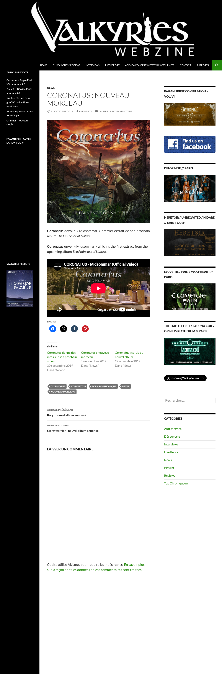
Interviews (93, 65)
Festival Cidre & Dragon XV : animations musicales (18, 102)
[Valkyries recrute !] (20, 288)
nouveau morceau (63, 391)
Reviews (169, 475)
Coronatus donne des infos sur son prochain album (62, 357)
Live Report (112, 65)
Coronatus (78, 386)
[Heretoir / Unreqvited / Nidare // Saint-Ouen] (189, 242)
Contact (185, 65)
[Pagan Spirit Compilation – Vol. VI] (189, 114)
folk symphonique (104, 386)
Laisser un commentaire (115, 111)
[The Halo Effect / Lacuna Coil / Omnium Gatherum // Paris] (189, 351)
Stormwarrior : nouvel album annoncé (72, 428)
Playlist (169, 468)
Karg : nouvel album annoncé (66, 412)
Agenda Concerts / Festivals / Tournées (149, 65)
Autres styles (172, 428)
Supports (203, 65)
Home (43, 65)
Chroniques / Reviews (66, 65)
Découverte (172, 436)
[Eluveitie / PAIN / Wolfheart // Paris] (189, 296)
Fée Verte (85, 111)
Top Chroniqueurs (176, 483)
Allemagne (58, 386)
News (51, 87)
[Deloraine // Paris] (189, 188)
